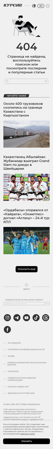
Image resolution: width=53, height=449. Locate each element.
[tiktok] (36, 317)
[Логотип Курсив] (12, 5)
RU (40, 6)
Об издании (14, 343)
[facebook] (7, 329)
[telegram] (16, 317)
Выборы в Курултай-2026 (21, 393)
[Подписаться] (47, 303)
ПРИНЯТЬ (26, 441)
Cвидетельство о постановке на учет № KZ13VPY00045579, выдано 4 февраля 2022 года (23, 419)
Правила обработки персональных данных (27, 364)
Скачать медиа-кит (18, 387)
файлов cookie (27, 434)
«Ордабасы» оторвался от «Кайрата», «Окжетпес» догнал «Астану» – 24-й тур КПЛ (26, 216)
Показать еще (26, 269)
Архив (11, 356)
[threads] (45, 317)
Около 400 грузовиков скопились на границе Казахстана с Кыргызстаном (23, 109)
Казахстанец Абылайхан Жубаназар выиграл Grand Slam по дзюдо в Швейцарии (26, 163)
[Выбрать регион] (34, 6)
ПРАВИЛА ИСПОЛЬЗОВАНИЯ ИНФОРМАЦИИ (22, 379)
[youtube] (26, 317)
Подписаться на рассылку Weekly (24, 300)
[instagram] (7, 317)
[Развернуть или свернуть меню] (48, 6)
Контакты (13, 371)
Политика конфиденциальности (26, 349)
